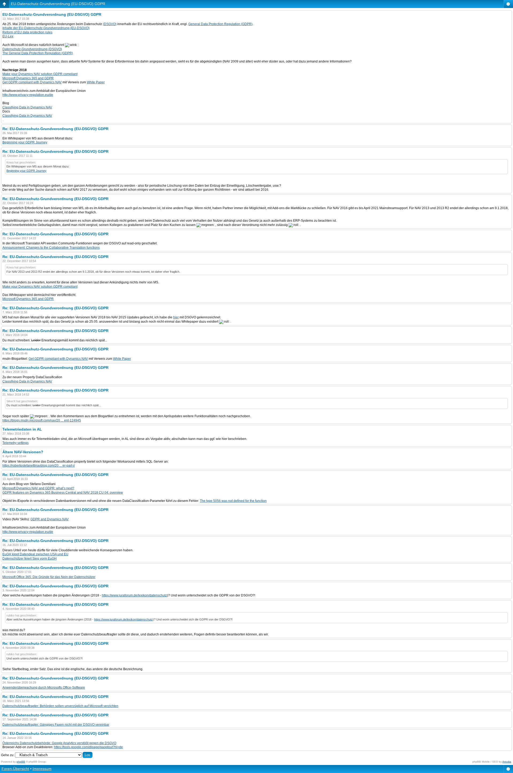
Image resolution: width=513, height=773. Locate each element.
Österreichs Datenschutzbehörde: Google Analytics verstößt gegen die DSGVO (59, 743)
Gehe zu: (7, 755)
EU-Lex (7, 36)
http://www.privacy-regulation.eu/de (27, 95)
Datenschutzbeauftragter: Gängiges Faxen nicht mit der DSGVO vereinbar (55, 725)
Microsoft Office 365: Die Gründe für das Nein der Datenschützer (48, 577)
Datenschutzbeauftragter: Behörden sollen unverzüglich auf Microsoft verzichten (60, 706)
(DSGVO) (109, 24)
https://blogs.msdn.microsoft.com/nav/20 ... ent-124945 (41, 420)
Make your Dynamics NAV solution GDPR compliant (39, 74)
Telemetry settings (15, 443)
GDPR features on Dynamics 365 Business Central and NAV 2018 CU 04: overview (62, 492)
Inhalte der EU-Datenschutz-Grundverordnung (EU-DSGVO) (46, 28)
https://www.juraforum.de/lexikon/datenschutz (134, 595)
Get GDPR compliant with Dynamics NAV (32, 82)
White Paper (96, 82)
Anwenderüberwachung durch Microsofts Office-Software (43, 687)
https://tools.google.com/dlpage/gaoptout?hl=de (88, 747)
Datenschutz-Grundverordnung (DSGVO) (32, 49)
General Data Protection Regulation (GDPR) (220, 24)
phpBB (21, 761)
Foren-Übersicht (15, 769)
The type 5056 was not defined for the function (233, 501)
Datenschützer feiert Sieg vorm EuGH (29, 558)
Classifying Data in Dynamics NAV (27, 107)
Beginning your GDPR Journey (24, 142)
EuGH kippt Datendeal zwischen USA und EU (35, 554)
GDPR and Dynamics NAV (49, 519)
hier (176, 317)
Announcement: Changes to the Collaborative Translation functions (51, 247)
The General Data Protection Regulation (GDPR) (37, 53)
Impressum (42, 769)
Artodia (506, 761)
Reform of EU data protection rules (27, 32)
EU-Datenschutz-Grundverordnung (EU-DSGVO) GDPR (58, 4)
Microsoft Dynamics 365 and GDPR (28, 78)
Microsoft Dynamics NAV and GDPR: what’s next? (38, 488)
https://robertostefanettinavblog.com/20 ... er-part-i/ (38, 465)
